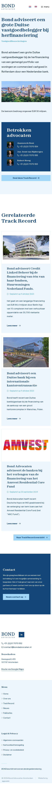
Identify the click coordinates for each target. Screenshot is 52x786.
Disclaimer (7, 755)
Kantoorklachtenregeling (13, 745)
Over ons (7, 698)
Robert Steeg (23, 160)
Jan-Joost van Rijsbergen (30, 151)
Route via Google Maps (12, 669)
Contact (6, 718)
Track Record (8, 703)
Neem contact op (14, 597)
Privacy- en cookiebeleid (13, 750)
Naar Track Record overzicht (30, 537)
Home (5, 694)
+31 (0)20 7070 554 (29, 146)
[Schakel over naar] (30, 6)
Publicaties (7, 713)
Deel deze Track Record (24, 178)
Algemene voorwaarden (13, 740)
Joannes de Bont (25, 143)
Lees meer (12, 325)
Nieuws (6, 708)
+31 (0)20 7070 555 (29, 155)
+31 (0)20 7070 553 (29, 164)
